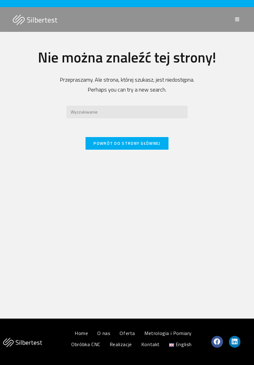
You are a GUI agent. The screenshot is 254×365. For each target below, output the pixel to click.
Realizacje (121, 344)
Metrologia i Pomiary (168, 333)
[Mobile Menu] (238, 19)
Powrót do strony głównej (127, 143)
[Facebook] (217, 342)
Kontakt (150, 344)
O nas (103, 333)
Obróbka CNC (85, 344)
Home (81, 333)
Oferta (127, 333)
